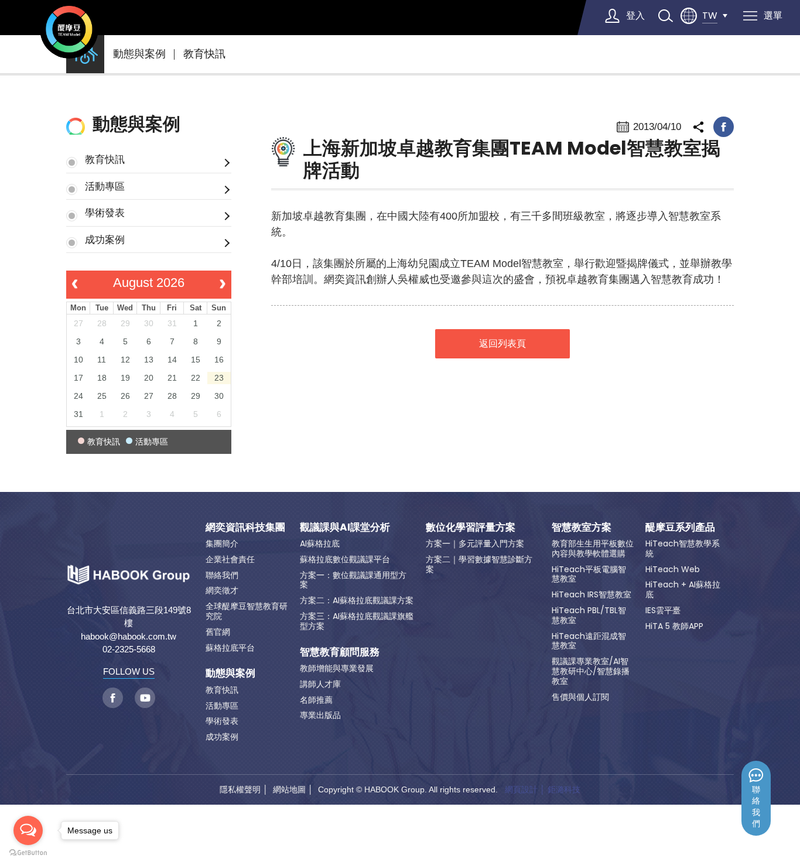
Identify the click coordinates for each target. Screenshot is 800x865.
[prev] (74, 284)
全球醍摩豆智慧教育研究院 (247, 611)
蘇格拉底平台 (230, 648)
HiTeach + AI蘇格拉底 (682, 589)
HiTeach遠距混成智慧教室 (589, 641)
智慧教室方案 (581, 527)
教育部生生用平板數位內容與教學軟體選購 (593, 548)
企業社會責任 (230, 559)
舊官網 (218, 632)
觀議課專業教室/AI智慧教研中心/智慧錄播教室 (591, 671)
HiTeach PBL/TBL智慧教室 (589, 615)
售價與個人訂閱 (580, 697)
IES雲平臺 (663, 610)
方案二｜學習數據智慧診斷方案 (479, 564)
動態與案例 (139, 54)
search (665, 16)
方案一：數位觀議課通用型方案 (353, 580)
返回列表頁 (502, 343)
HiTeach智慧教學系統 (682, 548)
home (85, 54)
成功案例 (105, 239)
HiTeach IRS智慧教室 (591, 594)
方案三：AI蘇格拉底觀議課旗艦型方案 (356, 621)
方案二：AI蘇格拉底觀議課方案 (356, 600)
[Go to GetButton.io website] (28, 853)
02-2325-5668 (128, 649)
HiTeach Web (672, 569)
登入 (635, 15)
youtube (145, 698)
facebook (723, 127)
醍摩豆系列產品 (680, 527)
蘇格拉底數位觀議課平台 (345, 559)
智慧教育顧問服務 (340, 652)
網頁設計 (521, 789)
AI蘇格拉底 (320, 543)
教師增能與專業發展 (337, 668)
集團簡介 (222, 543)
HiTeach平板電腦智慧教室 (589, 574)
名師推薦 (316, 700)
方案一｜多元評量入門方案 (475, 543)
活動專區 (105, 186)
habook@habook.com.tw (128, 636)
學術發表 (105, 212)
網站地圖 (289, 789)
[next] (222, 284)
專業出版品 (320, 715)
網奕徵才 (222, 590)
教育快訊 (204, 54)
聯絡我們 (756, 807)
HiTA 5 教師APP (674, 626)
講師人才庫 (320, 684)
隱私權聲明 (240, 789)
